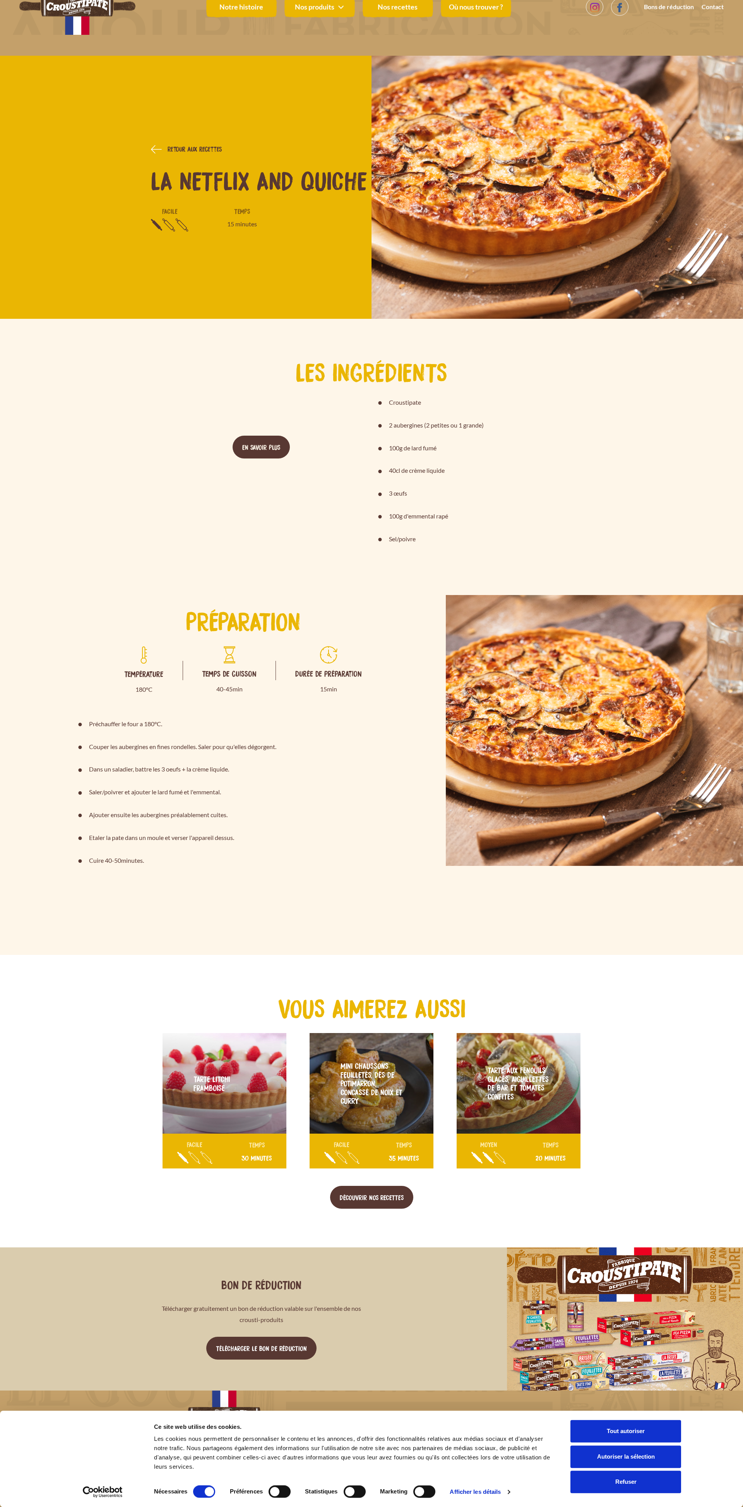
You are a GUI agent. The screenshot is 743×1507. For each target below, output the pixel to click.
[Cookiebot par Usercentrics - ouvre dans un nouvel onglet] (103, 1492)
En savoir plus (261, 447)
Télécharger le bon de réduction (261, 1348)
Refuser (626, 1481)
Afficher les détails (475, 1491)
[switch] (280, 1491)
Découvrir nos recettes (372, 1197)
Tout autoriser (626, 1431)
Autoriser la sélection (626, 1456)
